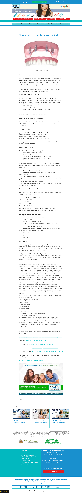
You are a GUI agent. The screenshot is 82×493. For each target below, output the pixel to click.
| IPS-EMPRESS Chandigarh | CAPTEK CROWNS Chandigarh (45, 435)
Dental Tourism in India (22, 429)
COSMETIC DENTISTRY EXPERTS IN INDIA (52, 21)
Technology (40, 431)
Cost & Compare (26, 458)
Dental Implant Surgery (27, 455)
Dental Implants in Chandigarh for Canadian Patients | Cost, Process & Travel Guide (59, 421)
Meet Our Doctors (31, 429)
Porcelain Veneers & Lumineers (30, 462)
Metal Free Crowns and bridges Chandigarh (31, 433)
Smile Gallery (44, 429)
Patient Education (33, 431)
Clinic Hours (52, 458)
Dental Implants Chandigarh (56, 431)
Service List (38, 429)
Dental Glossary (46, 431)
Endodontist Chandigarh (54, 432)
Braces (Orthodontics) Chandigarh (41, 432)
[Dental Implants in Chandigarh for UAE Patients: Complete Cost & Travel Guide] (21, 414)
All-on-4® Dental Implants (28, 457)
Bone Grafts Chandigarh (59, 434)
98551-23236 (58, 468)
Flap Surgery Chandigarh (47, 434)
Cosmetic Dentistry (26, 460)
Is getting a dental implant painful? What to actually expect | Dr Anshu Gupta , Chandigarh (40, 421)
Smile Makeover (25, 464)
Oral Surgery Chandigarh (36, 434)
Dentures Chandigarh (58, 433)
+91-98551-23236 (23, 2)
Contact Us (20, 431)
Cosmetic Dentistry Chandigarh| (26, 432)
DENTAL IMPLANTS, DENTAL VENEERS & (28, 21)
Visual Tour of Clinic (52, 429)
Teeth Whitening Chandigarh (47, 433)
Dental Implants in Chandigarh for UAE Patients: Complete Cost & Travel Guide (21, 421)
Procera (66, 434)
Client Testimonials (61, 429)
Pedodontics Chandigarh (25, 434)
